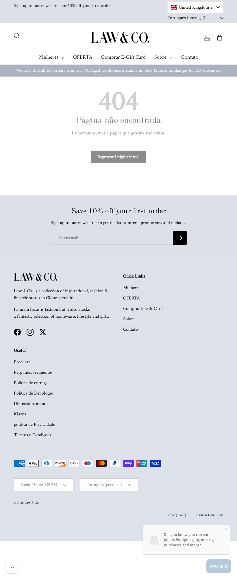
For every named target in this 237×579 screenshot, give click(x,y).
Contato (189, 57)
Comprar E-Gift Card (123, 57)
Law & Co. (32, 503)
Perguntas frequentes (33, 372)
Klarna (20, 414)
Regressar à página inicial (118, 157)
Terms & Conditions (209, 515)
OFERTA (82, 57)
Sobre (128, 319)
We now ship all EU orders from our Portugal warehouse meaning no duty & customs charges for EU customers (118, 70)
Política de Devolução (33, 393)
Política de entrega (31, 383)
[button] (219, 37)
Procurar (22, 362)
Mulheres (131, 288)
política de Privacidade (34, 424)
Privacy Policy (177, 515)
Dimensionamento (31, 404)
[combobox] (195, 7)
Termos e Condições (32, 435)
